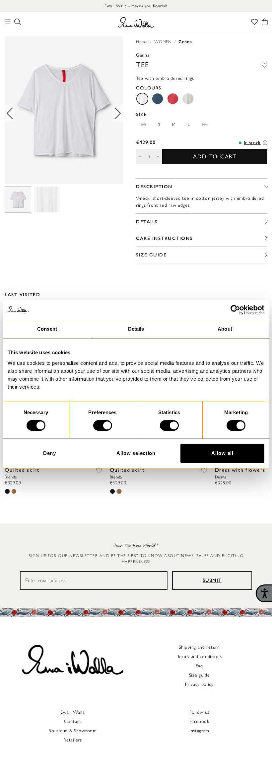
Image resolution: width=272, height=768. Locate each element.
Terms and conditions (199, 656)
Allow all (222, 453)
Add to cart (215, 156)
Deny (49, 453)
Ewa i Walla (72, 712)
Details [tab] (136, 329)
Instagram (199, 731)
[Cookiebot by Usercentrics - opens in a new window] (235, 310)
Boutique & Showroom (72, 731)
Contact (72, 721)
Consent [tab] (47, 329)
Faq (199, 666)
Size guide (199, 675)
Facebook (199, 721)
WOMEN (163, 41)
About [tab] (225, 329)
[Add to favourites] (264, 64)
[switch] (102, 425)
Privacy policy (199, 684)
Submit (212, 580)
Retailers (72, 740)
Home (142, 41)
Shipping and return (199, 647)
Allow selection (136, 453)
